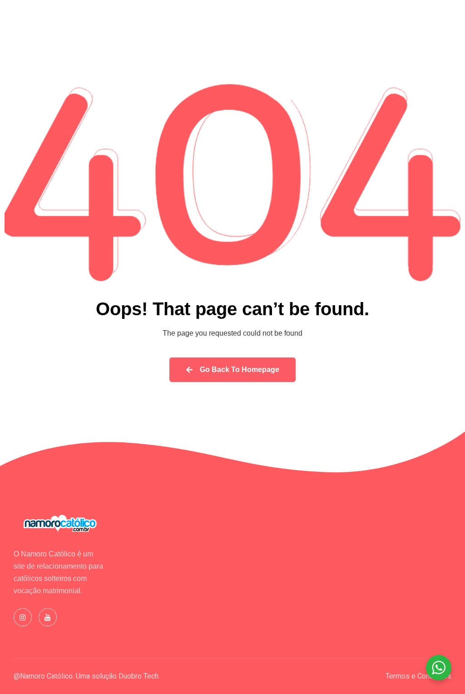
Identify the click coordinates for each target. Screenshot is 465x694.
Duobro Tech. (139, 676)
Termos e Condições (418, 676)
